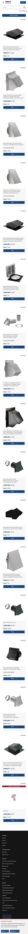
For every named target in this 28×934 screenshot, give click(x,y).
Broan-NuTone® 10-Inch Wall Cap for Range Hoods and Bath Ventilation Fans (11, 288)
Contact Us (4, 910)
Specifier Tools (5, 854)
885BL (9, 488)
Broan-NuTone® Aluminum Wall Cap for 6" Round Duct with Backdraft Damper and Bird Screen (13, 97)
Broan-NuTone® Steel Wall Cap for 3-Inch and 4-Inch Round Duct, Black (11, 481)
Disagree (13, 931)
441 (8, 295)
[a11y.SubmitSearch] (24, 7)
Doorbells (4, 868)
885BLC (9, 628)
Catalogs (4, 895)
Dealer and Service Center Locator (9, 900)
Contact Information (6, 885)
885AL (9, 723)
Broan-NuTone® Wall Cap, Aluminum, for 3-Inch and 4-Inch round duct (11, 716)
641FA (9, 391)
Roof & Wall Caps (6, 876)
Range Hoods (5, 866)
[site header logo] (8, 2)
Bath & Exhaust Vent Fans (7, 863)
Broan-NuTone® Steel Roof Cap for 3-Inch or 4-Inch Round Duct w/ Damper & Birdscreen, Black (12, 764)
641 (8, 104)
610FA (9, 151)
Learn (3, 902)
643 (8, 583)
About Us (4, 837)
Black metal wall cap (9, 622)
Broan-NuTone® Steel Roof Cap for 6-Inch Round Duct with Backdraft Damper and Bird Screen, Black (13, 240)
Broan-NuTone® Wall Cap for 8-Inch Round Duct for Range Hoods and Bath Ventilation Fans (12, 576)
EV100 (9, 817)
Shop (23, 2)
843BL (9, 440)
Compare (23, 19)
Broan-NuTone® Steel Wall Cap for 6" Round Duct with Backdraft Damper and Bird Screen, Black (12, 432)
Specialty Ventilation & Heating (8, 873)
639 (8, 535)
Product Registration (6, 897)
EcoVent (5, 811)
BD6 (8, 343)
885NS (9, 675)
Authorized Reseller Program (8, 907)
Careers (4, 840)
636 (8, 771)
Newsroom (4, 842)
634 (8, 56)
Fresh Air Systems (6, 871)
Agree (3, 931)
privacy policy (4, 926)
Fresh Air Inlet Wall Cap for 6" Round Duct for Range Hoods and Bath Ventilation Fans (12, 384)
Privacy (3, 845)
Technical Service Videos (7, 890)
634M (8, 247)
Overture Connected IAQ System (9, 861)
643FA (9, 199)
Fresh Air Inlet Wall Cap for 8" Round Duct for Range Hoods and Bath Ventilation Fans (12, 192)
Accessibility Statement (7, 905)
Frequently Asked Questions (8, 887)
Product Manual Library (7, 892)
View (12, 59)
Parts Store (4, 852)
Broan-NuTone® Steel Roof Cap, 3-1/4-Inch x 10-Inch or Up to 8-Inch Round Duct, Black (12, 48)
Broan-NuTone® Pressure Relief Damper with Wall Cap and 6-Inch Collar (10, 336)
